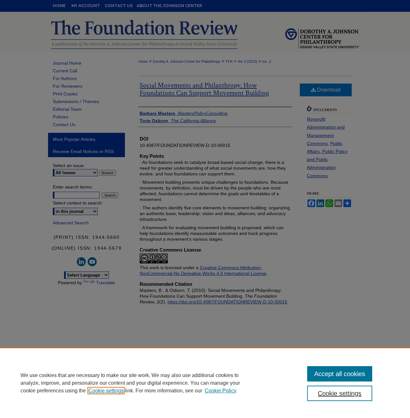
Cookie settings (106, 390)
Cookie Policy (220, 390)
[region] (205, 383)
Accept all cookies (339, 373)
